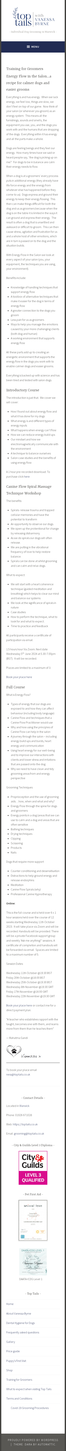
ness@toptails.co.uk (18, 1074)
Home (10, 1304)
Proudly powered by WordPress (33, 1440)
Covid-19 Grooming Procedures (30, 1408)
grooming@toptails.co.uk (29, 1133)
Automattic (47, 1444)
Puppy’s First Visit (16, 1361)
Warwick (24, 1106)
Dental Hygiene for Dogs (20, 1323)
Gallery (10, 1342)
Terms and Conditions (19, 1398)
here (27, 476)
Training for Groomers (19, 1379)
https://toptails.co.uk (25, 1124)
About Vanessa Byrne (18, 1313)
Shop (9, 1370)
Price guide (13, 1351)
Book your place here (19, 677)
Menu (35, 46)
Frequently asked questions (22, 1332)
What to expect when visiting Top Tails (28, 1389)
